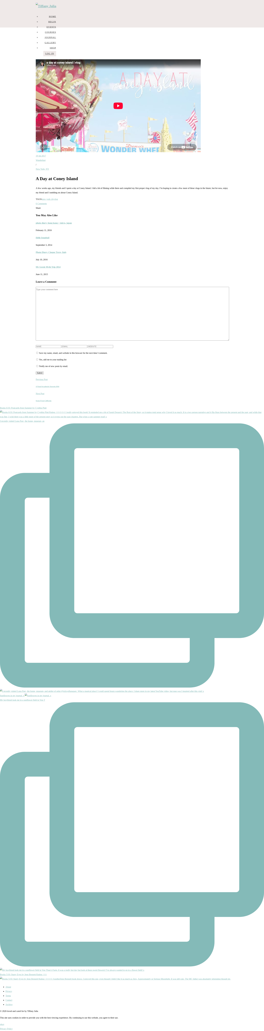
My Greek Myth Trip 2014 (48, 267)
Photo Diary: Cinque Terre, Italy (51, 252)
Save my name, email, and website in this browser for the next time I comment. (73, 353)
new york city (48, 199)
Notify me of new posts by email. (53, 366)
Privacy (9, 991)
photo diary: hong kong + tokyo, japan (54, 223)
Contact (9, 1000)
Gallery (50, 43)
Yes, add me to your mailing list (52, 359)
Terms (8, 996)
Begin (52, 22)
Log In (49, 53)
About (8, 987)
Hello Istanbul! (43, 238)
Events (51, 27)
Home (52, 16)
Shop (53, 48)
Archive (9, 1004)
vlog (56, 199)
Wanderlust (41, 160)
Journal (50, 37)
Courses (50, 32)
